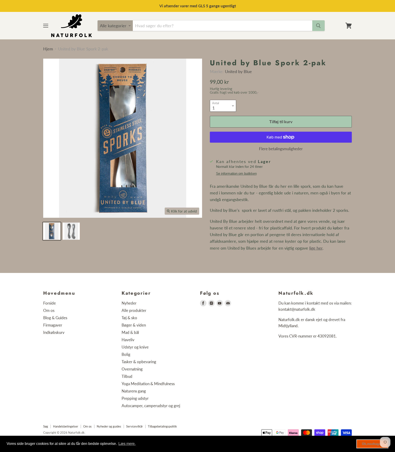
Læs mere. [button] (127, 444)
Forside (49, 303)
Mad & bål (130, 332)
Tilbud (127, 376)
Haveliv (128, 339)
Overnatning (132, 369)
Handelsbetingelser (65, 426)
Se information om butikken (236, 173)
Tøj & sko (129, 317)
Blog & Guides (55, 317)
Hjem (48, 48)
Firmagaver (52, 325)
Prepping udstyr (135, 398)
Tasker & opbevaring (139, 361)
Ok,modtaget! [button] (372, 444)
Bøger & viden (134, 325)
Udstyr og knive (135, 347)
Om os (48, 310)
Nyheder (129, 303)
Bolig (126, 354)
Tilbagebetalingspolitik (162, 426)
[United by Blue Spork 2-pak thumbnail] (52, 231)
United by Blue (238, 71)
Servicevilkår (134, 426)
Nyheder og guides (109, 426)
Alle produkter (134, 310)
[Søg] (318, 25)
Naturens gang (134, 391)
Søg (45, 426)
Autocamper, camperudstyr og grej (151, 405)
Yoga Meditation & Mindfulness (148, 383)
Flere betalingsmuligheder (281, 149)
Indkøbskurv (53, 332)
